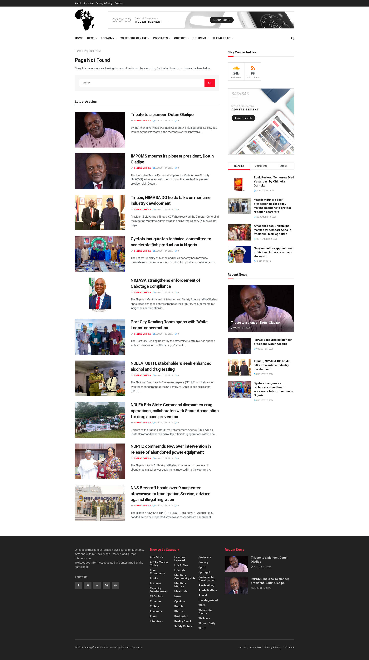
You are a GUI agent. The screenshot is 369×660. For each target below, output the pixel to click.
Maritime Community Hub (184, 577)
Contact (119, 3)
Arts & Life (156, 557)
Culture (180, 38)
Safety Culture (183, 626)
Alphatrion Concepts (131, 647)
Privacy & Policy (104, 3)
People (178, 606)
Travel (203, 595)
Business (156, 583)
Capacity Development (158, 590)
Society (203, 562)
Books (154, 578)
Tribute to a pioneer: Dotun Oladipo (162, 114)
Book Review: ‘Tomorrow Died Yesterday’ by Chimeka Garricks (274, 181)
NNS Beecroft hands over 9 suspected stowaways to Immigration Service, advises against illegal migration (170, 493)
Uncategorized (208, 600)
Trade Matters (208, 590)
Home (79, 38)
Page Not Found (92, 51)
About (78, 3)
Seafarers (205, 557)
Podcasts (160, 38)
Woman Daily (207, 623)
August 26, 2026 (164, 292)
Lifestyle (179, 570)
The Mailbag (221, 38)
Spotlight (204, 572)
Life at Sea (181, 565)
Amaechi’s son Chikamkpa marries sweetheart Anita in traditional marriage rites (272, 230)
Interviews (156, 621)
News (91, 38)
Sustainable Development (207, 579)
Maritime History (180, 585)
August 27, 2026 (164, 120)
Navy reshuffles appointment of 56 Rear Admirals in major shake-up (273, 252)
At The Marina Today (159, 564)
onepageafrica (142, 120)
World (202, 628)
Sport (202, 567)
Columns (199, 38)
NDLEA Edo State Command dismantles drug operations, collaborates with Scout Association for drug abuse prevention (175, 410)
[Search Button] (209, 83)
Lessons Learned (179, 559)
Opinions (180, 601)
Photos (179, 611)
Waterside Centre (134, 38)
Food (153, 616)
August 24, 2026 (164, 458)
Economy (107, 38)
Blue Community (157, 572)
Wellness (204, 618)
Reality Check (183, 621)
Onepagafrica (90, 647)
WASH (202, 605)
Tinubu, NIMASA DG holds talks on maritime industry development (271, 365)
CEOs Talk (156, 596)
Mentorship (181, 591)
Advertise (88, 3)
